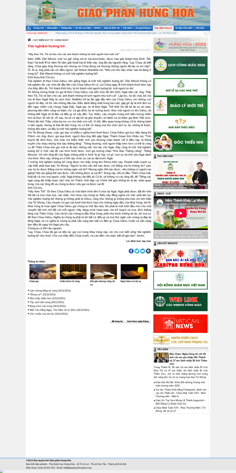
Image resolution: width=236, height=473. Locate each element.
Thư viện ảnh (165, 156)
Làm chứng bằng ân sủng (43, 290)
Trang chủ (38, 28)
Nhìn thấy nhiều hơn (40, 298)
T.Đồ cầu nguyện (92, 33)
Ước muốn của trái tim (42, 313)
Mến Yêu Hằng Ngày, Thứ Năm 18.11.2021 (53, 310)
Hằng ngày (61, 33)
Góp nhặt (126, 33)
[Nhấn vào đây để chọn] (138, 321)
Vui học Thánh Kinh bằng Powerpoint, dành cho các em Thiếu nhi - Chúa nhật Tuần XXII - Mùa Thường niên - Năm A (181, 393)
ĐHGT (97, 28)
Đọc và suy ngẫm (111, 33)
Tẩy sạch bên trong (40, 302)
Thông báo (66, 28)
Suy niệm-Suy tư (163, 28)
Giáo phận (52, 28)
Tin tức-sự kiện (83, 28)
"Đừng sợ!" (36, 294)
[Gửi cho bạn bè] (142, 251)
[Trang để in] (148, 253)
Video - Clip (164, 193)
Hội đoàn (127, 28)
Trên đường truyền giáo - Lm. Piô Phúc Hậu (155, 33)
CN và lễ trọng (75, 33)
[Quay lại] (117, 321)
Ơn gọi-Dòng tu (143, 28)
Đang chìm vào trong (41, 306)
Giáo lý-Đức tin (112, 28)
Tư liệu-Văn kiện (183, 28)
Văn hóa (200, 28)
